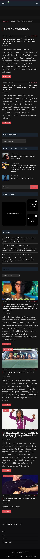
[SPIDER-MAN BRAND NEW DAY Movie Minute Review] (5, 156)
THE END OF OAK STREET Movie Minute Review (15, 245)
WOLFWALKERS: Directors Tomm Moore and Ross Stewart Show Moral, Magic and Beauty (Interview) (20, 87)
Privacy (4, 535)
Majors (6, 410)
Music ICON (14, 148)
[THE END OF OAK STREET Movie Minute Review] (20, 358)
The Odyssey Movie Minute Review (22, 178)
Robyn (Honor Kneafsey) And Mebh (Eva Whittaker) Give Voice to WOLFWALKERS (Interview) (19, 41)
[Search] (37, 3)
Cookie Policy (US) (7, 542)
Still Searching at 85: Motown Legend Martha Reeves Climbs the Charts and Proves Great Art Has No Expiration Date (19, 250)
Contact (4, 538)
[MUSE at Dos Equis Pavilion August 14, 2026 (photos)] (20, 484)
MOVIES (5, 148)
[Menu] (3, 3)
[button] (14, 214)
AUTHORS (24, 148)
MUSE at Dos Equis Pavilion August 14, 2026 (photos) (17, 254)
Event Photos (8, 476)
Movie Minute (8, 349)
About (3, 531)
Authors (6, 282)
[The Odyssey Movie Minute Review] (5, 178)
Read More (6, 76)
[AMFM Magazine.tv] (20, 3)
